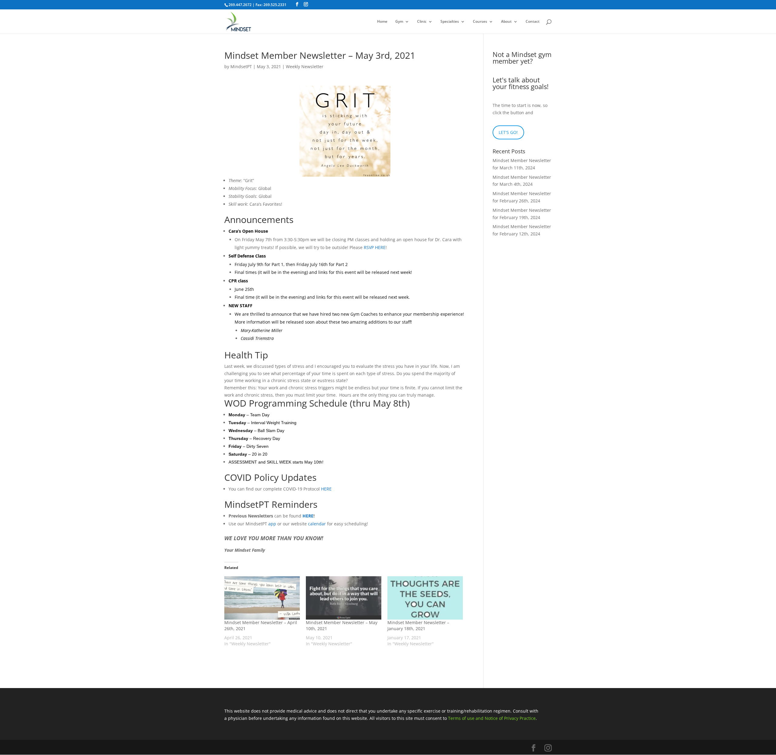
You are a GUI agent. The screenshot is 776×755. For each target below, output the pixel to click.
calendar (317, 524)
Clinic (421, 21)
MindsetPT (241, 66)
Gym (399, 21)
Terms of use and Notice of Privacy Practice (492, 718)
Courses (480, 21)
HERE (326, 489)
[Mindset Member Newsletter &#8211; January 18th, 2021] (425, 597)
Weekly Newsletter (304, 66)
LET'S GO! (508, 132)
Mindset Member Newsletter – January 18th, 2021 (418, 625)
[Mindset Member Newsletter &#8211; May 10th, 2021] (343, 597)
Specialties (449, 21)
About (506, 21)
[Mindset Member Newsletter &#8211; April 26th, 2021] (262, 597)
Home (382, 21)
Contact (533, 21)
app (272, 524)
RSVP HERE (375, 247)
